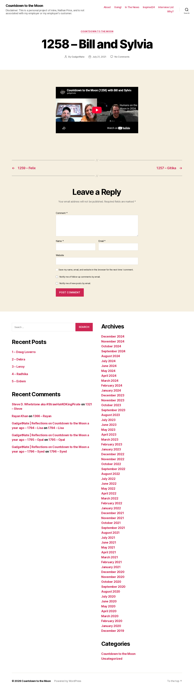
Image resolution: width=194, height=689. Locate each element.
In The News (132, 7)
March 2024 (109, 380)
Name (60, 241)
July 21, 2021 (99, 56)
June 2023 (108, 425)
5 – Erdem (19, 381)
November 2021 (112, 518)
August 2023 (110, 415)
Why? (170, 11)
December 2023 (112, 395)
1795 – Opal (56, 439)
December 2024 (112, 336)
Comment (62, 213)
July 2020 (108, 596)
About (107, 7)
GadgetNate (78, 56)
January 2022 (111, 508)
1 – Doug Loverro (24, 352)
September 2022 (113, 469)
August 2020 (110, 591)
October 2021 (111, 523)
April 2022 (108, 493)
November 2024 (112, 341)
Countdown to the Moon (24, 5)
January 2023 (111, 449)
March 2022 (109, 498)
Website (60, 255)
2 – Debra (18, 359)
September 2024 (113, 351)
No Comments (121, 56)
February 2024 (111, 385)
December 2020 (112, 572)
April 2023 (108, 434)
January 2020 (111, 626)
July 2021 (108, 537)
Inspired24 (149, 7)
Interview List (166, 7)
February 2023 (111, 444)
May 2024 (108, 371)
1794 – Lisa (56, 428)
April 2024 (108, 375)
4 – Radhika (20, 374)
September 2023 (113, 410)
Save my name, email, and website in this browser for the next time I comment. (96, 269)
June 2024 (109, 366)
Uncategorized (111, 658)
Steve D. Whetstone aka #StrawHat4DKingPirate (46, 404)
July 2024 (108, 361)
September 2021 (113, 528)
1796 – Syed (58, 451)
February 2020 (111, 621)
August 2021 (110, 532)
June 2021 (108, 542)
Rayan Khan (20, 416)
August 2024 (110, 356)
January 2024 (111, 390)
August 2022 (110, 474)
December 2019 (112, 631)
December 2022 (112, 454)
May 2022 (108, 488)
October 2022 (111, 464)
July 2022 (108, 479)
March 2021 (109, 557)
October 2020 (111, 582)
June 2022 (108, 483)
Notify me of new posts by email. (75, 283)
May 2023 (108, 430)
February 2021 (111, 562)
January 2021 (111, 567)
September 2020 (113, 586)
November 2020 (112, 577)
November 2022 (112, 459)
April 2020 (108, 611)
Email (102, 241)
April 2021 (108, 552)
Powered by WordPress (67, 680)
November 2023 (112, 400)
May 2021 (108, 547)
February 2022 (111, 503)
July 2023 (108, 420)
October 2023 (111, 405)
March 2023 (109, 439)
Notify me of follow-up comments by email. (79, 276)
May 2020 (108, 606)
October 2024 (111, 346)
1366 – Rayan (42, 416)
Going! (117, 7)
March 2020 (109, 616)
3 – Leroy (18, 366)
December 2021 (112, 513)
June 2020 (109, 601)
